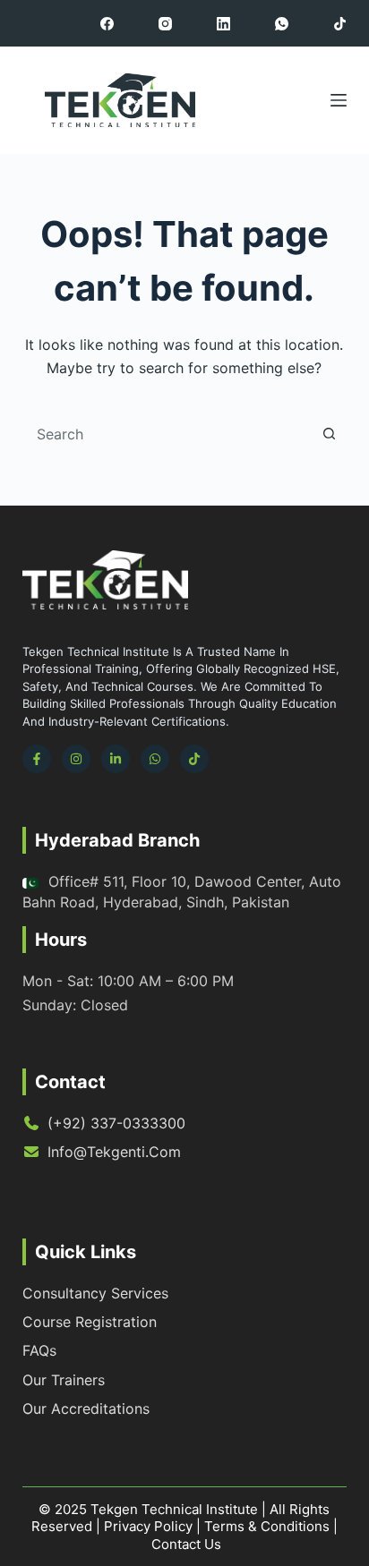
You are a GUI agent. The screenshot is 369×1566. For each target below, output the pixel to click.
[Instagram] (165, 23)
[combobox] (168, 434)
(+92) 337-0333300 (116, 1123)
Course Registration (89, 1322)
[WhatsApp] (281, 23)
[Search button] (329, 434)
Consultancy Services (95, 1293)
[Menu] (338, 100)
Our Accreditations (86, 1408)
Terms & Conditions (267, 1526)
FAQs (39, 1350)
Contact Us (186, 1544)
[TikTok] (340, 23)
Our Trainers (63, 1380)
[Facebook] (107, 23)
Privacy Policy (148, 1526)
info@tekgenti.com (114, 1152)
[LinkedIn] (223, 23)
